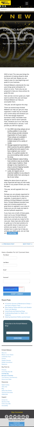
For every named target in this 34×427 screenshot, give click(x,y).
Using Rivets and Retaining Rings (15, 311)
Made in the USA (25, 43)
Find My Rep (5, 373)
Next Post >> (27, 244)
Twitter (23, 41)
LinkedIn (21, 41)
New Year (16, 43)
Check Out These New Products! (16, 424)
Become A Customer (7, 375)
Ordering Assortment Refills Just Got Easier (17, 317)
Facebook (18, 41)
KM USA (9, 43)
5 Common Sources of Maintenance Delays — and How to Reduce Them (18, 304)
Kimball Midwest (14, 38)
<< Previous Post (8, 244)
